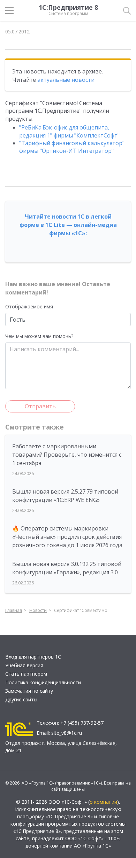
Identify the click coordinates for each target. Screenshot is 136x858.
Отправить (40, 406)
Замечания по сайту (29, 690)
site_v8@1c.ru (66, 733)
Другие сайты (21, 699)
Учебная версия (24, 665)
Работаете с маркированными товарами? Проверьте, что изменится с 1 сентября (66, 454)
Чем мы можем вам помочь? (39, 336)
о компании (103, 801)
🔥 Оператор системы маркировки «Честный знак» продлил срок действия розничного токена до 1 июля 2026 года (67, 537)
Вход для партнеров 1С (33, 656)
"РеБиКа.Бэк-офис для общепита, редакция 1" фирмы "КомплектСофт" (69, 131)
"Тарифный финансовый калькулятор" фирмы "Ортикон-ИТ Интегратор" (71, 147)
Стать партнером (26, 673)
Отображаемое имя (29, 306)
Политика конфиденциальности (43, 682)
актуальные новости (66, 80)
